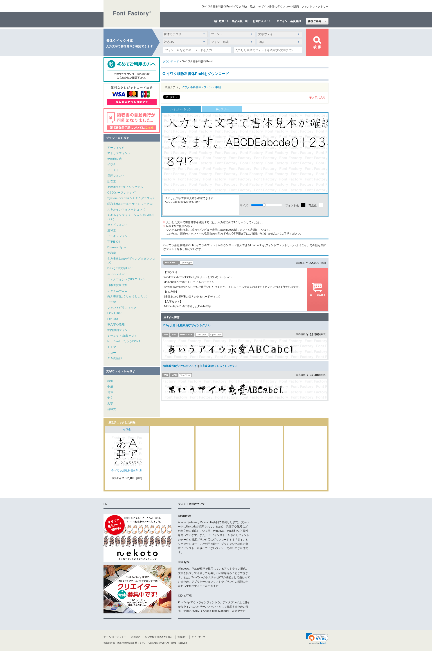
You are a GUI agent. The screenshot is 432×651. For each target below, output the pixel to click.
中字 (110, 397)
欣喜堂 (111, 181)
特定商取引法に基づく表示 (158, 637)
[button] (316, 638)
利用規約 (135, 637)
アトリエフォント (119, 153)
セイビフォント (117, 224)
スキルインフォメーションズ (126, 209)
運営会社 (182, 637)
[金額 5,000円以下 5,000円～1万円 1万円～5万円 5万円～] (279, 43)
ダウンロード (171, 61)
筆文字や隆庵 (116, 324)
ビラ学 (111, 302)
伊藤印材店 (114, 158)
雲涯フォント (116, 175)
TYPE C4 (113, 241)
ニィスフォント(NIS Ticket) (126, 279)
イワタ (111, 164)
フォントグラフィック (122, 307)
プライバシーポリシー (115, 637)
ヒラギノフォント (119, 236)
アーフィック (116, 147)
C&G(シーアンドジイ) (122, 192)
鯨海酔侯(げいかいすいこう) (180, 365)
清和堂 (111, 230)
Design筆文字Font (120, 268)
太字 (110, 403)
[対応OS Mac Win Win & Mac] (185, 43)
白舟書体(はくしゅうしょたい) (127, 296)
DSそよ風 (169, 325)
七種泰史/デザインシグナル (125, 187)
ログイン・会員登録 (289, 21)
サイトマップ (198, 637)
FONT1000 (115, 313)
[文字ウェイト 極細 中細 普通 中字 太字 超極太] (279, 35)
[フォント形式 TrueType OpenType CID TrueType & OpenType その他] (231, 43)
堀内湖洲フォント (119, 330)
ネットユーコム (117, 290)
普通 (110, 392)
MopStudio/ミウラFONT (123, 341)
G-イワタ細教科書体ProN (126, 470)
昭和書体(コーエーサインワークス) (130, 203)
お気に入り (319, 97)
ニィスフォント (117, 273)
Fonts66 (113, 318)
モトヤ (111, 347)
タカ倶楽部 (114, 358)
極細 (110, 381)
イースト (113, 170)
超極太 (111, 409)
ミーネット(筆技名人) (121, 335)
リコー (111, 352)
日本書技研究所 (117, 285)
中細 (110, 386)
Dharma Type (116, 247)
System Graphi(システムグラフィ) (130, 198)
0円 (247, 21)
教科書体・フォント (202, 87)
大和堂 (111, 253)
